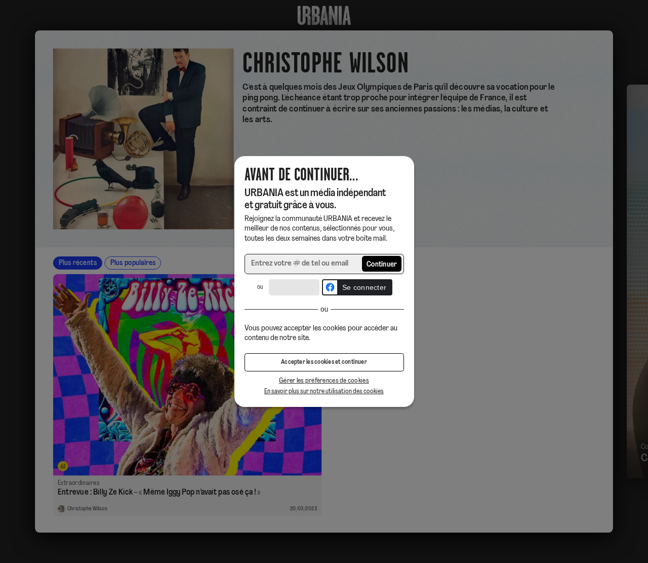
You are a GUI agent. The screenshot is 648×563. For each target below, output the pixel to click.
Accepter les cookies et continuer (324, 362)
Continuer (382, 265)
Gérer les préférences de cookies (324, 381)
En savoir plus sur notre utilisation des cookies (324, 391)
